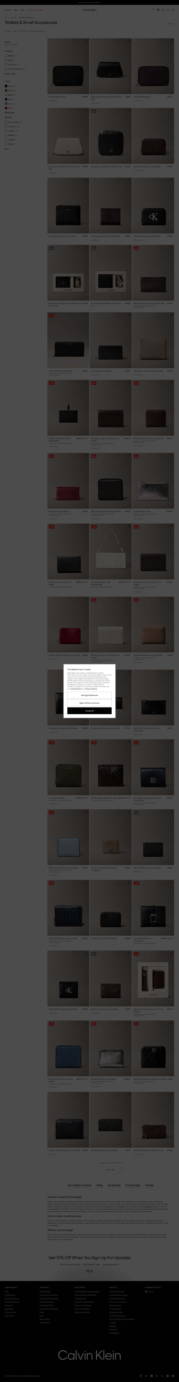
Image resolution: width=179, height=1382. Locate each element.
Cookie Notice (76, 689)
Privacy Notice (91, 689)
